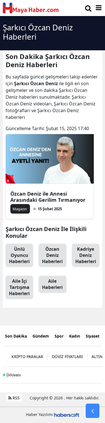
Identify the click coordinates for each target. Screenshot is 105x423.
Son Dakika (16, 336)
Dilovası (12, 374)
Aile (52, 284)
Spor (59, 336)
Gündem (40, 336)
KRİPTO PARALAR (27, 356)
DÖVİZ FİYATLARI (67, 356)
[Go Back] (92, 411)
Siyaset (92, 336)
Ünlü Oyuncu (19, 255)
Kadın (74, 336)
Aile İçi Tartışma (19, 287)
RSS (15, 398)
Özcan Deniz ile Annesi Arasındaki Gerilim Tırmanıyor (47, 197)
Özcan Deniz (52, 255)
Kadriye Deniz (85, 255)
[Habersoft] (66, 414)
